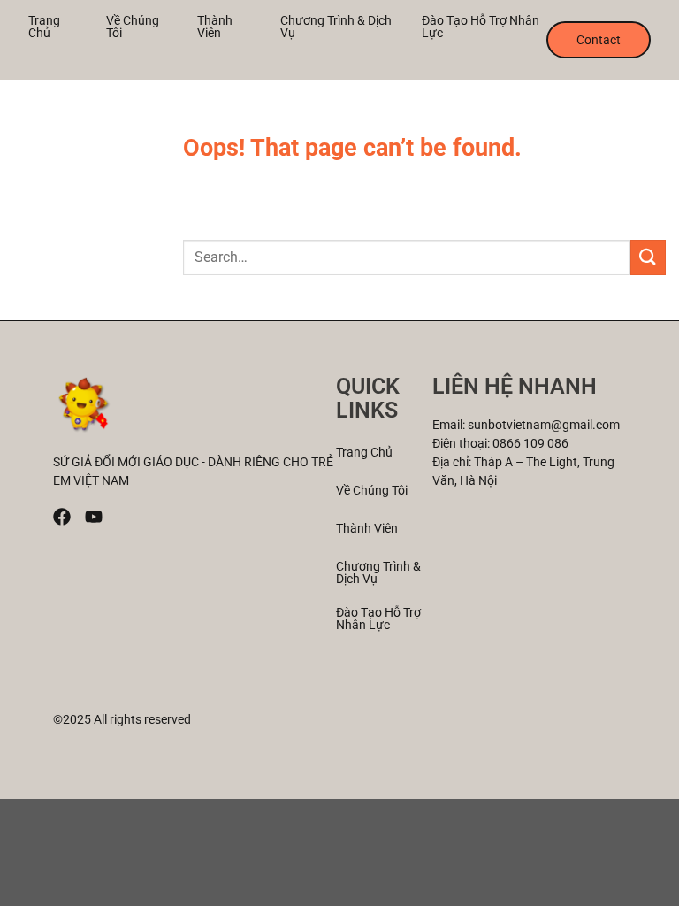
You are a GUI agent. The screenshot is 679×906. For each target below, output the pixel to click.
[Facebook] (62, 517)
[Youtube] (94, 517)
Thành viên (215, 26)
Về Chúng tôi (132, 26)
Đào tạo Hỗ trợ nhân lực (480, 26)
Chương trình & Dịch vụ (336, 26)
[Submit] (648, 257)
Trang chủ (44, 26)
